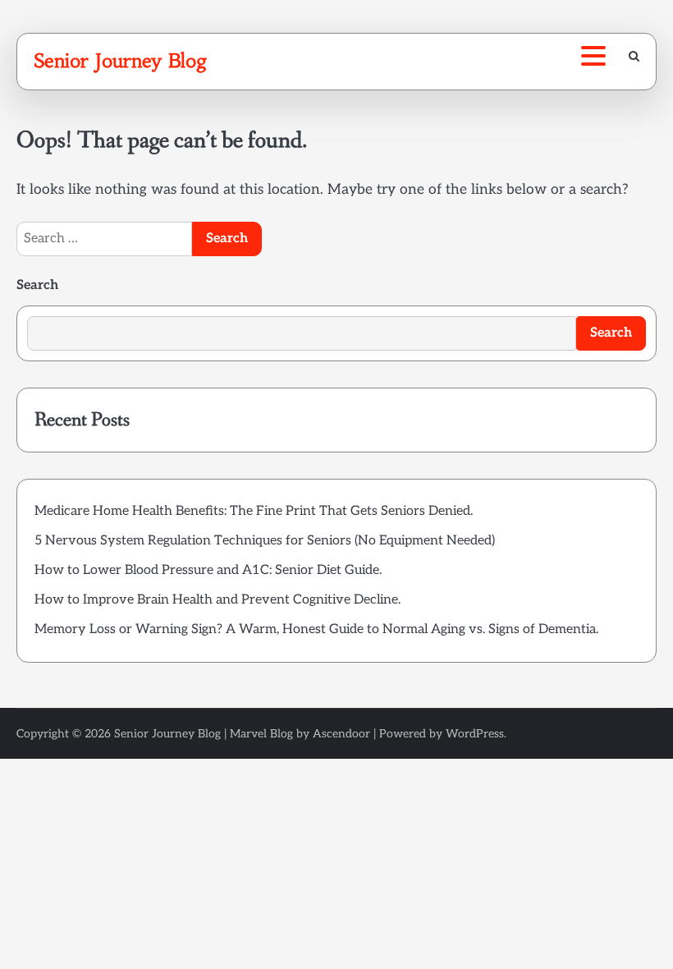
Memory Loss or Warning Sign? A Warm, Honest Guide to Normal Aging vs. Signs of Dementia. (316, 629)
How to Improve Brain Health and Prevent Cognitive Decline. (217, 600)
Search (37, 285)
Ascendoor (341, 734)
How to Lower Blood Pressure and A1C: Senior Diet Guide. (208, 570)
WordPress (475, 734)
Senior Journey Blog (120, 60)
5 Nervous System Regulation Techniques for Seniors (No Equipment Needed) (264, 541)
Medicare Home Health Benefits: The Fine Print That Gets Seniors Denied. (253, 511)
